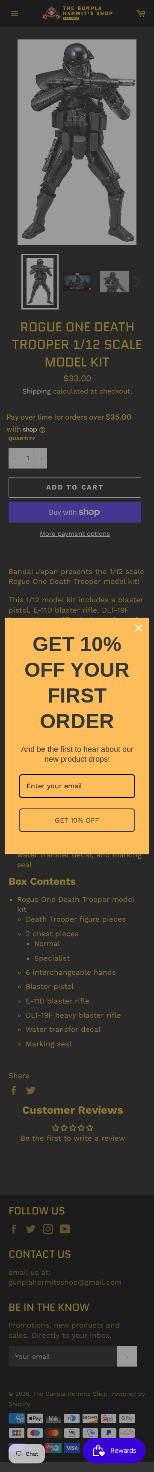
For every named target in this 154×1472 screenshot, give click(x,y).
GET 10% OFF (77, 820)
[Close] (138, 628)
